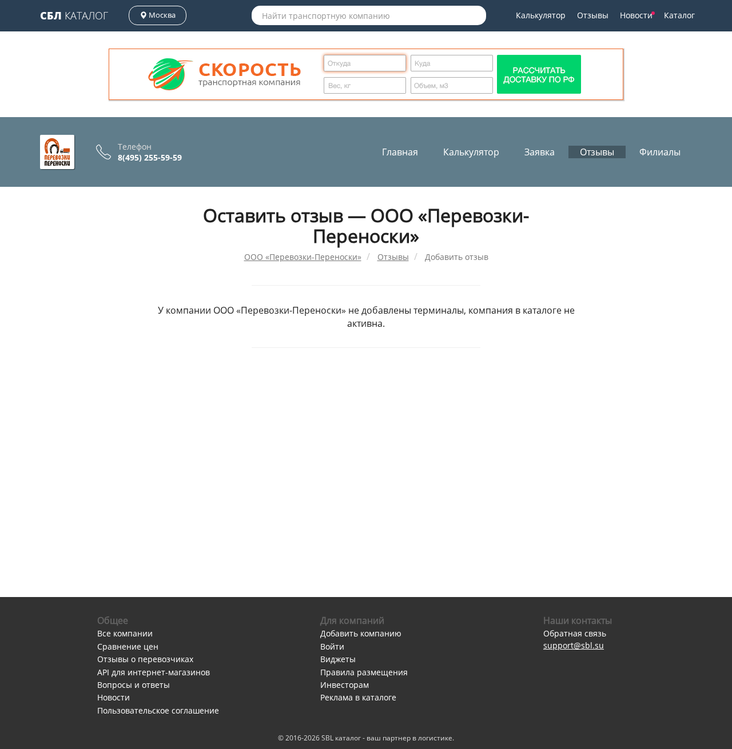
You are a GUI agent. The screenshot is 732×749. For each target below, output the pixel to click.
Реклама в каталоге (358, 697)
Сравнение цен (127, 646)
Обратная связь (574, 633)
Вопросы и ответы (133, 684)
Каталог (74, 15)
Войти (332, 646)
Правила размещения (364, 672)
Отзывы (592, 15)
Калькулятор (541, 15)
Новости (636, 15)
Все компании (125, 633)
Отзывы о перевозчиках (145, 659)
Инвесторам (344, 684)
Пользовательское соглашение (158, 710)
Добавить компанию (360, 633)
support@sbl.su (573, 645)
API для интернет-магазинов (153, 672)
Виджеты (338, 659)
